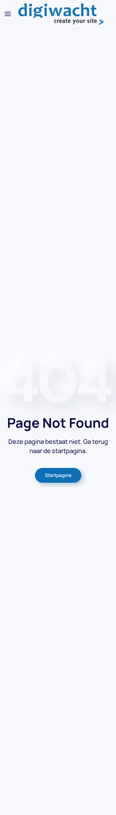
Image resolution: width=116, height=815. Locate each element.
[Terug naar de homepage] (58, 14)
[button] (8, 14)
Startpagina (58, 475)
